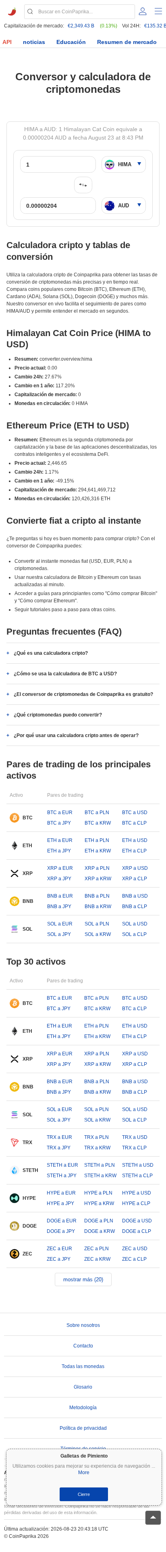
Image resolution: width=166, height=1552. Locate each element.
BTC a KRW (98, 823)
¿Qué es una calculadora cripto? (51, 653)
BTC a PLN (97, 812)
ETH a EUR (60, 840)
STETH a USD (138, 1165)
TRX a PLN (96, 1137)
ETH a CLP (134, 851)
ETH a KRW (98, 851)
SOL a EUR (60, 924)
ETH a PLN (97, 840)
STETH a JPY (62, 1175)
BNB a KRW (98, 906)
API (7, 42)
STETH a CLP (137, 1175)
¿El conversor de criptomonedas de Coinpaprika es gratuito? (83, 694)
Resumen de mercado (127, 42)
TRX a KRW (97, 1148)
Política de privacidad (83, 1428)
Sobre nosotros (83, 1325)
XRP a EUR (60, 868)
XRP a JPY (59, 878)
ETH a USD (134, 840)
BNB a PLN (97, 896)
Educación (71, 42)
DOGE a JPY (61, 1231)
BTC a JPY (59, 823)
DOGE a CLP (136, 1231)
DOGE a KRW (99, 1231)
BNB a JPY (59, 906)
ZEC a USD (134, 1248)
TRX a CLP (134, 1148)
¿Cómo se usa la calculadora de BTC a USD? (65, 674)
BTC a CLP (134, 823)
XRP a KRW (98, 878)
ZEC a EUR (59, 1248)
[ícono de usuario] (143, 11)
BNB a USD (135, 896)
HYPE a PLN (98, 1193)
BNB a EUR (60, 896)
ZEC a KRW (97, 1259)
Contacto (83, 1346)
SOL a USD (134, 924)
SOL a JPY (59, 934)
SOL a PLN (97, 924)
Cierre (84, 1494)
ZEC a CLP (134, 1259)
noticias (34, 42)
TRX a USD (134, 1137)
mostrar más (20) (83, 1279)
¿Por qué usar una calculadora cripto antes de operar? (76, 735)
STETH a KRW (100, 1175)
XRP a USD (135, 868)
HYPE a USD (136, 1193)
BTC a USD (134, 812)
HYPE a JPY (60, 1203)
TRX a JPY (59, 1148)
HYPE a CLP (136, 1203)
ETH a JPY (59, 851)
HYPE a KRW (99, 1203)
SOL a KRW (98, 934)
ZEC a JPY (59, 1259)
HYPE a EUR (61, 1193)
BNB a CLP (134, 906)
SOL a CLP (134, 934)
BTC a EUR (60, 812)
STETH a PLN (99, 1165)
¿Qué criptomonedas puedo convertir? (58, 715)
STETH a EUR (62, 1165)
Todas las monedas (83, 1366)
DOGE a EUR (62, 1221)
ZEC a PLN (96, 1248)
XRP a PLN (97, 868)
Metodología (83, 1407)
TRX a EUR (59, 1137)
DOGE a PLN (98, 1221)
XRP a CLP (134, 878)
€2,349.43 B (81, 26)
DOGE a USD (137, 1221)
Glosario (83, 1387)
